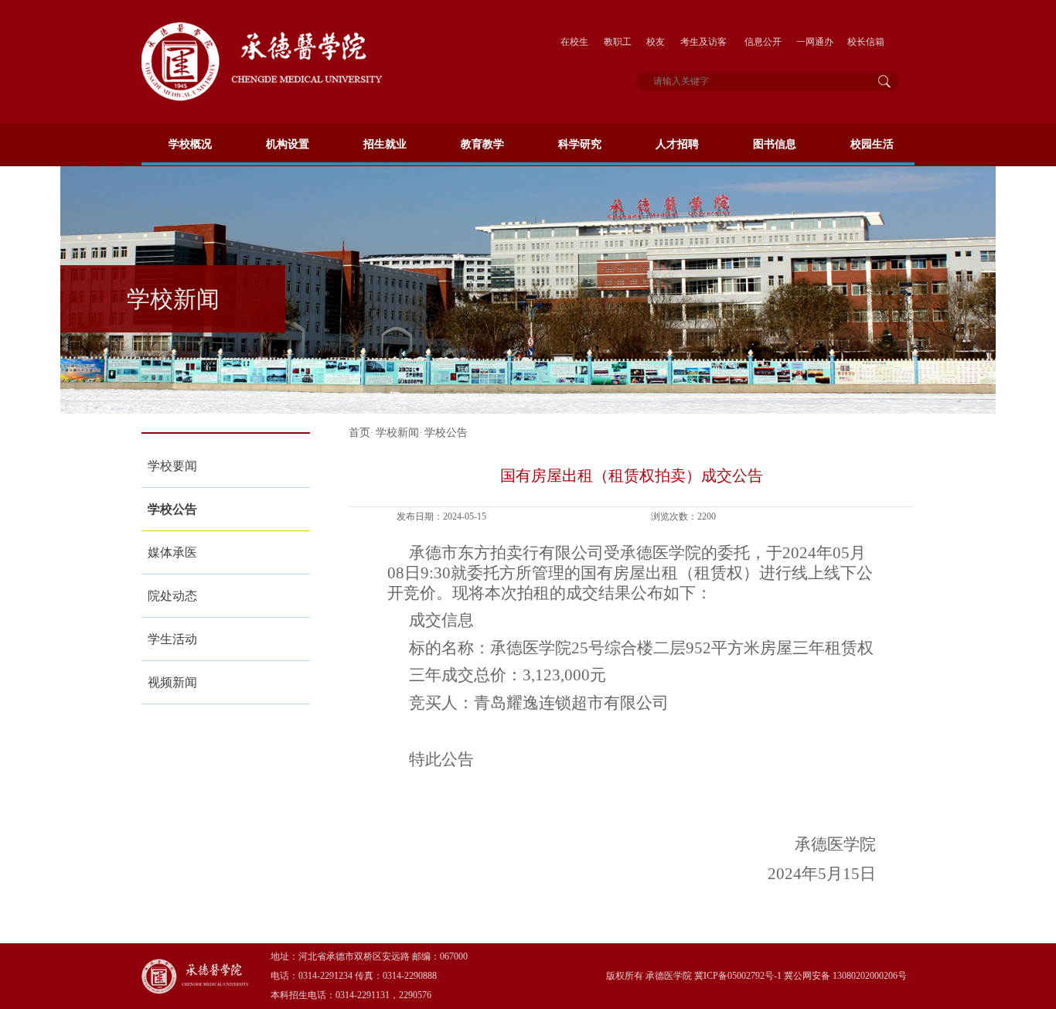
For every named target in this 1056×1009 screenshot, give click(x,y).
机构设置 (287, 144)
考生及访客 (703, 41)
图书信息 (774, 144)
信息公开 (763, 41)
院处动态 (172, 595)
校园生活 (872, 144)
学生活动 (172, 639)
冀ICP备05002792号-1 (737, 975)
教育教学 (482, 144)
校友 (655, 41)
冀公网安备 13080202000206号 (845, 975)
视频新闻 (172, 682)
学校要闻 (172, 465)
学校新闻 (397, 432)
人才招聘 (677, 144)
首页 (359, 432)
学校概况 (190, 144)
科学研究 (579, 144)
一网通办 (814, 41)
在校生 (574, 41)
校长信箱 (865, 41)
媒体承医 (172, 552)
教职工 (618, 41)
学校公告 (172, 509)
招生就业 (385, 144)
